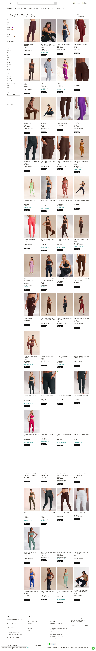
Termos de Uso (53, 638)
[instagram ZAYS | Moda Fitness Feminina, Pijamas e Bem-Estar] (7, 623)
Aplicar (21, 97)
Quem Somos (53, 621)
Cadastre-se (77, 3)
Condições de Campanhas (56, 634)
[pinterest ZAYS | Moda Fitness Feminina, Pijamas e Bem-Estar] (15, 623)
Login (76, 2)
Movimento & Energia (20, 8)
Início (8, 12)
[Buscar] (55, 3)
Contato (52, 618)
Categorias (9, 8)
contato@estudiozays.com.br (14, 632)
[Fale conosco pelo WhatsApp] (93, 648)
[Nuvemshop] (52, 647)
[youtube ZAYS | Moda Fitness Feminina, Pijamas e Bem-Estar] (12, 623)
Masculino (50, 8)
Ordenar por (79, 14)
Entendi (13, 648)
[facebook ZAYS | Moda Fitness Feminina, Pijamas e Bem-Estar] (9, 623)
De (7, 94)
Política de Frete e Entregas (56, 636)
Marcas (58, 8)
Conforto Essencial (33, 8)
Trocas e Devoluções (55, 625)
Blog (63, 8)
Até (14, 94)
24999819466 (10, 630)
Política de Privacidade (55, 631)
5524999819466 (10, 627)
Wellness (43, 8)
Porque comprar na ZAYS (56, 623)
